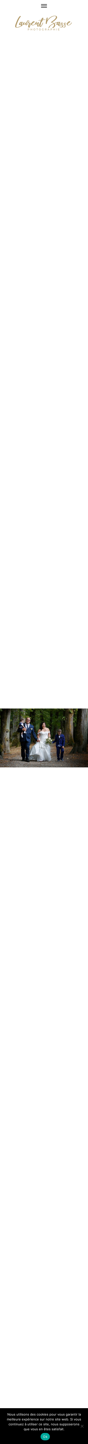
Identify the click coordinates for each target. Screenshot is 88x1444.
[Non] (81, 1426)
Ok (45, 1437)
